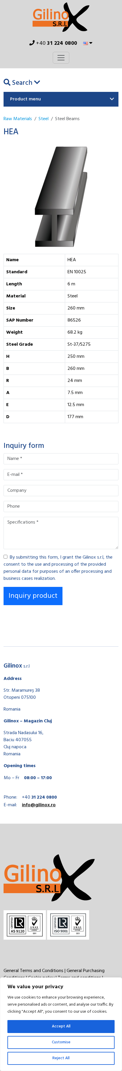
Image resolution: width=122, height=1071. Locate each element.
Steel (43, 119)
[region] (61, 1024)
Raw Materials (18, 119)
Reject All (61, 1058)
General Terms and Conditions (33, 971)
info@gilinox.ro (39, 805)
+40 (56, 43)
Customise (61, 1042)
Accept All (61, 1026)
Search (22, 83)
